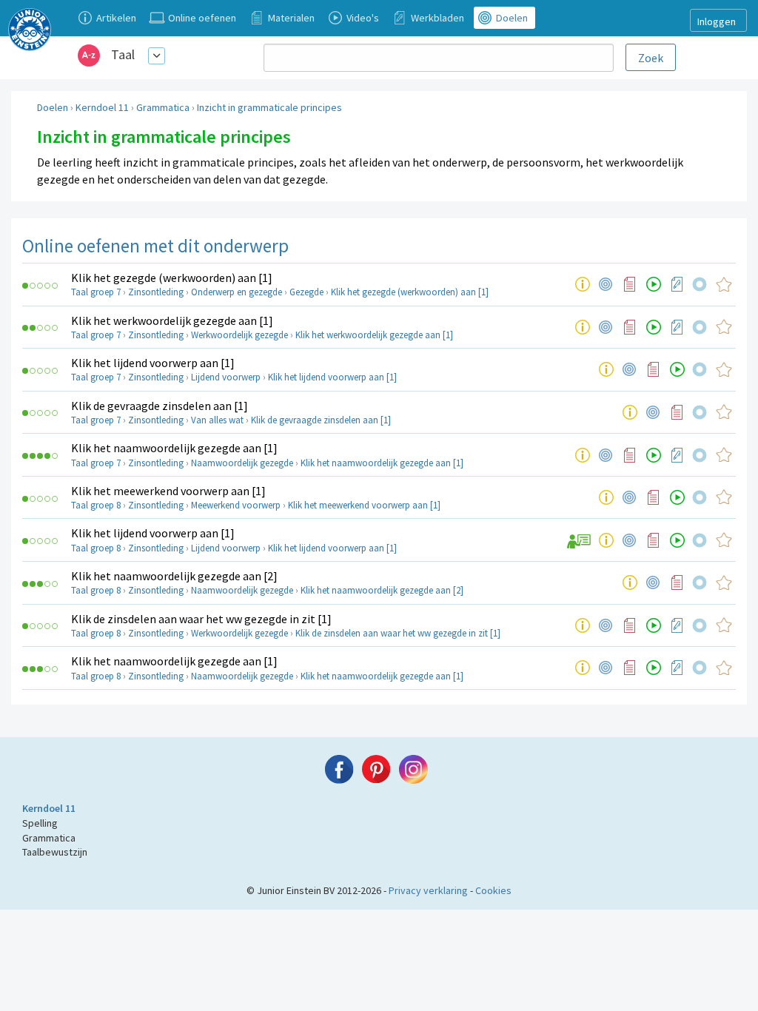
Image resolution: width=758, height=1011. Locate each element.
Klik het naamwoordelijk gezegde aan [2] (174, 575)
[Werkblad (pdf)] (677, 284)
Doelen (52, 107)
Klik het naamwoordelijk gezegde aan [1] (174, 447)
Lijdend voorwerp (226, 377)
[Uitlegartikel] (582, 284)
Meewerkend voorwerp (236, 505)
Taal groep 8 (96, 505)
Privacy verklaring (428, 890)
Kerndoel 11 (102, 107)
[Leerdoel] (606, 284)
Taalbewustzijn (54, 852)
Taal (123, 54)
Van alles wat (217, 420)
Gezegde (306, 292)
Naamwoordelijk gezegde (242, 463)
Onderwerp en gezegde (236, 292)
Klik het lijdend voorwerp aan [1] (153, 362)
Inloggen (716, 21)
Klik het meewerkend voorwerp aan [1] (168, 490)
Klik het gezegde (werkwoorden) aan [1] (171, 277)
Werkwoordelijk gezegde (239, 335)
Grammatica (163, 107)
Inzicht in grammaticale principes (269, 107)
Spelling (40, 823)
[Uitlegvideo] (654, 284)
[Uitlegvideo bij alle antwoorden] (578, 540)
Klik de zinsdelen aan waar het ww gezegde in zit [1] (201, 618)
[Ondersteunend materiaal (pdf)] (630, 284)
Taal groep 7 (96, 292)
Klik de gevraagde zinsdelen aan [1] (159, 405)
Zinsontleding (156, 292)
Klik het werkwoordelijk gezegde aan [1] (172, 320)
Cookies (493, 890)
